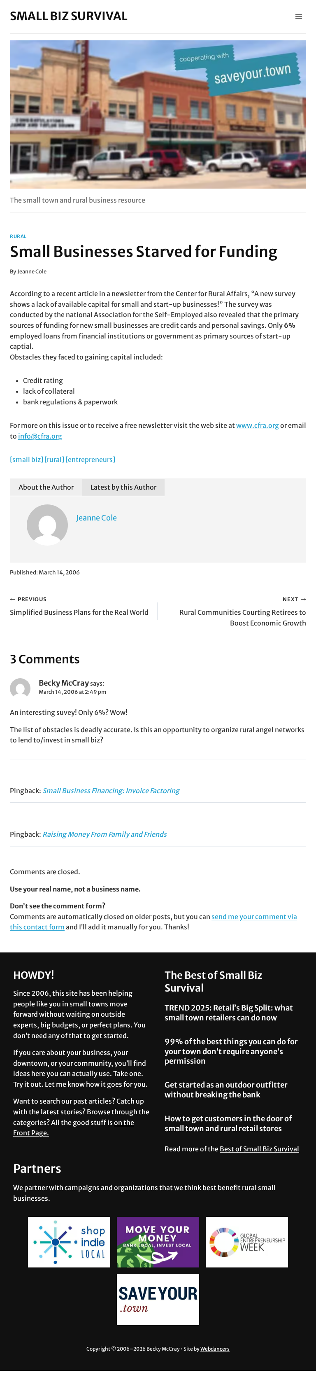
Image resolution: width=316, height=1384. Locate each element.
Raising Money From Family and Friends (104, 834)
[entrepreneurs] (90, 459)
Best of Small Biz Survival (259, 1149)
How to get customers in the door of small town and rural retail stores (228, 1123)
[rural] (54, 459)
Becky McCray (64, 683)
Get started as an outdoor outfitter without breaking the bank (226, 1089)
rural (18, 236)
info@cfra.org (40, 436)
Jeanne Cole (31, 271)
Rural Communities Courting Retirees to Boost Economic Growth (242, 611)
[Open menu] (298, 16)
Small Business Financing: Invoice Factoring (110, 791)
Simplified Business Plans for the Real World (79, 606)
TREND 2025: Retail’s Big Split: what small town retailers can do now (229, 1012)
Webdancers (215, 1349)
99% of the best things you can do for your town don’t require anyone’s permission (231, 1051)
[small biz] (26, 459)
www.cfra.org (257, 425)
